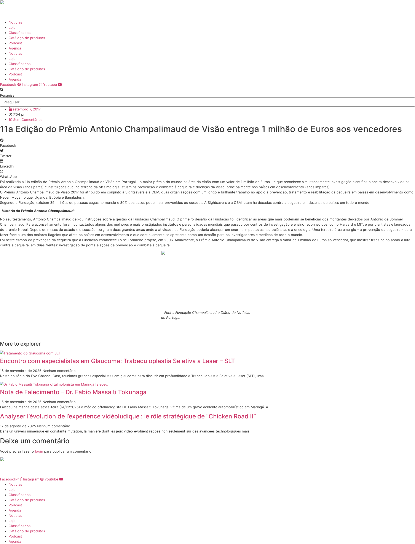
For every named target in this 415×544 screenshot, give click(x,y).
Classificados (19, 32)
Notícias (15, 22)
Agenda (15, 48)
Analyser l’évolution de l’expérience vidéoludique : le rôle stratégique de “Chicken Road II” (128, 416)
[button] (207, 89)
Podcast (15, 43)
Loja (12, 27)
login (39, 451)
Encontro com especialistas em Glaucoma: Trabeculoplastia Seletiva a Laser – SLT (117, 361)
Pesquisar (8, 95)
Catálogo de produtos (27, 38)
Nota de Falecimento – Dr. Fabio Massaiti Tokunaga (73, 392)
